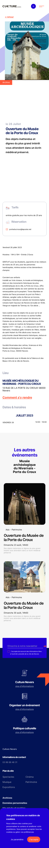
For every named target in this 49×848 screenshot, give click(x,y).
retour (10, 17)
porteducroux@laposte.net (20, 229)
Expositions (9, 787)
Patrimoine (31, 782)
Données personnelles (15, 803)
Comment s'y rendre (17, 397)
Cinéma (30, 777)
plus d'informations (24, 686)
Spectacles (8, 777)
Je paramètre (17, 839)
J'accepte (33, 839)
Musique (7, 782)
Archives (7, 798)
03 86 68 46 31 (10, 762)
